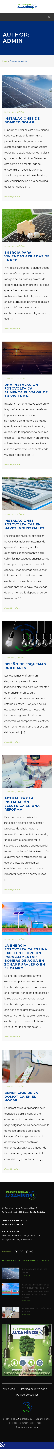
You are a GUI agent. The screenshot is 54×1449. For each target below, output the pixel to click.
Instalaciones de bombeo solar (22, 120)
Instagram (21, 1251)
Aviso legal (9, 1389)
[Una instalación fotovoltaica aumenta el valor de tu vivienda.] (27, 358)
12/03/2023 (21, 939)
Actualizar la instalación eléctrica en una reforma (22, 803)
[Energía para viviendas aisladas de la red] (27, 225)
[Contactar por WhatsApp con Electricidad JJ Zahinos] (2, 1446)
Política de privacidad (34, 1389)
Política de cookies (27, 1394)
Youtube (26, 1251)
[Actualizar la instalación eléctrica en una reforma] (27, 771)
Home (4, 61)
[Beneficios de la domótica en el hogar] (27, 1066)
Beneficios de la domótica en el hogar (21, 1096)
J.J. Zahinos (9, 112)
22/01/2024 (21, 112)
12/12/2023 (21, 378)
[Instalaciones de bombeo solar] (27, 91)
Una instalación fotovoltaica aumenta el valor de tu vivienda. (26, 390)
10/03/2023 (21, 1086)
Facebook (16, 1251)
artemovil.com (31, 1427)
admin (17, 196)
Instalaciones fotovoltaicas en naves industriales (24, 524)
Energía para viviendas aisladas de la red (27, 256)
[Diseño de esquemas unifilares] (27, 637)
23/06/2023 (21, 514)
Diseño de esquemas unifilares (25, 666)
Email (31, 1251)
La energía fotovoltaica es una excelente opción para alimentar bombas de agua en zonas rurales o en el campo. (25, 957)
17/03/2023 (21, 658)
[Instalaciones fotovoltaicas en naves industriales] (27, 493)
